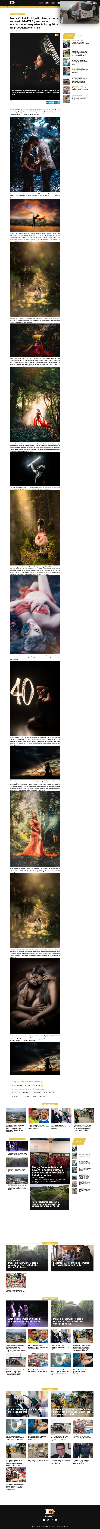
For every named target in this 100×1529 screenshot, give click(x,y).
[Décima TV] (7, 7)
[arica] (66, 84)
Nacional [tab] (79, 1141)
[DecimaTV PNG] (12, 5)
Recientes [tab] (68, 35)
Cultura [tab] (80, 35)
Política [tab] (91, 1141)
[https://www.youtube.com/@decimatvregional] (56, 1520)
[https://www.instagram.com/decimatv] (52, 1520)
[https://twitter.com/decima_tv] (48, 1520)
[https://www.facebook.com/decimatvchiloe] (44, 1520)
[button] (14, 1082)
